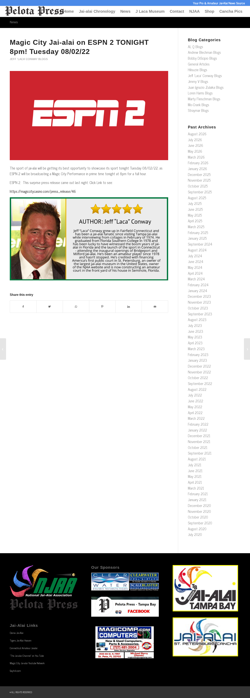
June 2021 (195, 471)
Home (68, 11)
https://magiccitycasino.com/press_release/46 (43, 191)
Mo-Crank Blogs (198, 105)
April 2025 (195, 221)
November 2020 (199, 511)
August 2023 (197, 319)
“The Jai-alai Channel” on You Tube (27, 656)
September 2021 (200, 453)
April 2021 (195, 482)
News (125, 11)
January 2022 (197, 430)
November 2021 (199, 441)
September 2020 (200, 523)
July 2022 (195, 395)
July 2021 (194, 465)
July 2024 (195, 256)
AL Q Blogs (195, 46)
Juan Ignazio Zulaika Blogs (206, 87)
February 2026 (198, 163)
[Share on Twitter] (50, 307)
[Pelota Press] (34, 11)
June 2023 (195, 331)
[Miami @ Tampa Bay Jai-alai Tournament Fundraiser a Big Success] (247, 349)
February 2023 (198, 354)
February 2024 (198, 285)
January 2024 (197, 290)
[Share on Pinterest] (102, 307)
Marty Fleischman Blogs (204, 99)
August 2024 (197, 250)
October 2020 (198, 517)
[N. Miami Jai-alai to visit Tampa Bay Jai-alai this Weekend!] (3, 349)
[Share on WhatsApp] (76, 307)
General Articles (199, 64)
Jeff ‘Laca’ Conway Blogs (29, 59)
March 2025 (196, 227)
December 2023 (199, 296)
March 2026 (196, 157)
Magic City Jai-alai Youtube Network (27, 663)
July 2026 (195, 140)
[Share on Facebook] (23, 307)
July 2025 (195, 203)
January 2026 (197, 168)
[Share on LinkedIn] (129, 307)
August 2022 (197, 389)
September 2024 (200, 244)
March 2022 (196, 418)
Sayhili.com (15, 671)
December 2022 (199, 366)
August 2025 (197, 198)
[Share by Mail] (155, 307)
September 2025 (200, 192)
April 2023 (195, 343)
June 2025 (195, 209)
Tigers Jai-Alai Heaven (20, 640)
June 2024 (195, 261)
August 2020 (197, 529)
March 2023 (196, 349)
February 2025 (198, 232)
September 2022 (200, 383)
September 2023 (200, 314)
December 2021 (199, 436)
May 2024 (195, 267)
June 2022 (195, 401)
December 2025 (199, 174)
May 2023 (195, 337)
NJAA (194, 11)
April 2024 (195, 273)
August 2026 (197, 134)
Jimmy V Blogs (198, 81)
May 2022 (195, 407)
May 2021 (195, 476)
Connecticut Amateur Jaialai (24, 648)
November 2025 (199, 180)
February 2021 (198, 494)
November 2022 (199, 372)
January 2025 (197, 238)
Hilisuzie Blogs (197, 70)
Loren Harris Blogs (200, 93)
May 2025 (195, 215)
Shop (209, 11)
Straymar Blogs (198, 110)
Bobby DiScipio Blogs (202, 58)
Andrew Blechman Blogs (204, 52)
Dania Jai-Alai (16, 633)
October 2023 (198, 308)
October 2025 (198, 186)
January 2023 (197, 360)
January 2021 (197, 499)
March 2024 (196, 279)
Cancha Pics (230, 11)
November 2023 (199, 302)
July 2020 (195, 534)
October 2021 (197, 447)
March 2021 (196, 488)
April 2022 (195, 412)
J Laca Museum (150, 11)
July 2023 (195, 325)
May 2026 (195, 151)
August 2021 (197, 459)
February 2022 (198, 424)
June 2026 (195, 145)
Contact (177, 11)
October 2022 (198, 377)
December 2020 (199, 505)
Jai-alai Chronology (97, 11)
